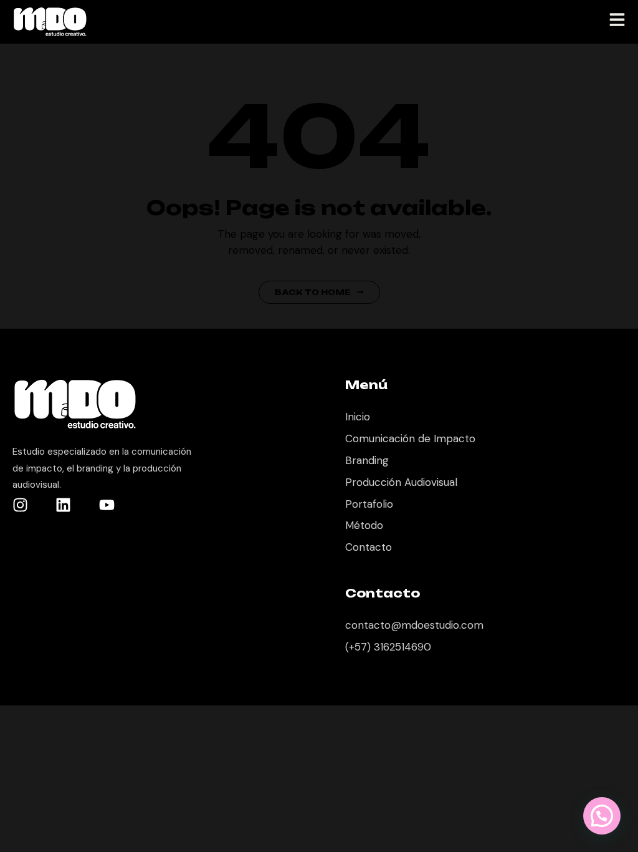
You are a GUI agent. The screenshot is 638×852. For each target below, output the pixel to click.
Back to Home (313, 292)
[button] (602, 816)
